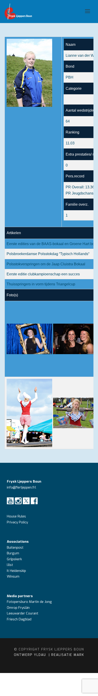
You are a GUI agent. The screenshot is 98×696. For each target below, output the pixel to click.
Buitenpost (15, 547)
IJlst (10, 565)
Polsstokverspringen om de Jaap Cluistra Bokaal (46, 264)
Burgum (13, 553)
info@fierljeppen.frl (21, 487)
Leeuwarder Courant (23, 613)
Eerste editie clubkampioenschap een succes (43, 274)
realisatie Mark (67, 655)
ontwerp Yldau (30, 655)
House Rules (16, 516)
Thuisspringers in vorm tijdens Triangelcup (41, 284)
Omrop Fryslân (19, 607)
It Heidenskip (16, 570)
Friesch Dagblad (19, 619)
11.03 (70, 143)
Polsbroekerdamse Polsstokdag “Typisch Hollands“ (48, 254)
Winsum (13, 576)
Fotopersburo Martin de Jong (29, 601)
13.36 (89, 187)
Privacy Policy (17, 522)
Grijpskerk (14, 559)
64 (68, 121)
